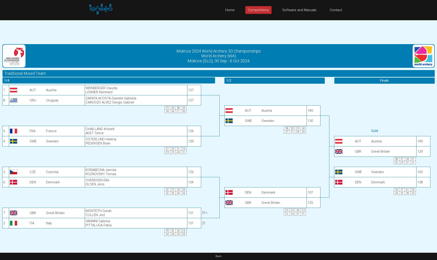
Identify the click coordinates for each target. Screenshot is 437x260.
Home (230, 10)
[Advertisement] (218, 30)
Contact (336, 10)
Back (218, 256)
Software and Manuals (299, 10)
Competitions (258, 10)
